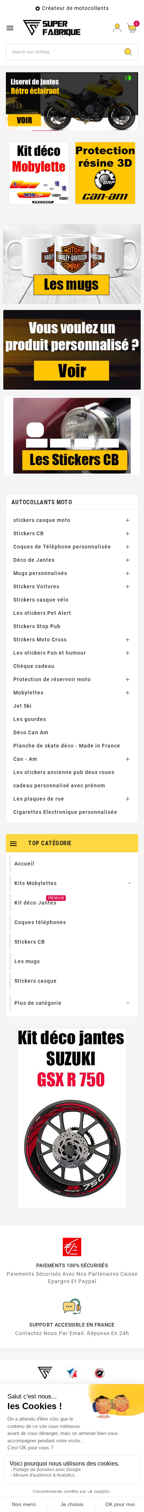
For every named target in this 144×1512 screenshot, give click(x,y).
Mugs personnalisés (40, 573)
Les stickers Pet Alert (42, 613)
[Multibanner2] (72, 350)
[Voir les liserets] (72, 101)
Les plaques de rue (38, 799)
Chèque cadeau (34, 666)
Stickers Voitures (36, 586)
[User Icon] (117, 28)
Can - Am (25, 759)
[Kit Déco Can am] (105, 173)
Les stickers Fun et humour (49, 653)
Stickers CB (28, 533)
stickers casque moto (42, 520)
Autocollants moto (41, 502)
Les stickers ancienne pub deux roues (63, 772)
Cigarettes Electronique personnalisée (65, 812)
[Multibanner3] (72, 436)
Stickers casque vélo (41, 600)
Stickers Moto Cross (40, 639)
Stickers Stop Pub (37, 626)
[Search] (128, 52)
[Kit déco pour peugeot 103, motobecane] (38, 173)
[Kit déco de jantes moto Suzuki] (72, 1118)
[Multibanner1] (72, 264)
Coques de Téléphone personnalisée (62, 547)
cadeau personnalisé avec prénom (59, 785)
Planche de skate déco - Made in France (66, 746)
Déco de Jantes (34, 560)
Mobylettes (28, 693)
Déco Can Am (30, 732)
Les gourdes (29, 719)
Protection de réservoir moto (52, 679)
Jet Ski (22, 706)
